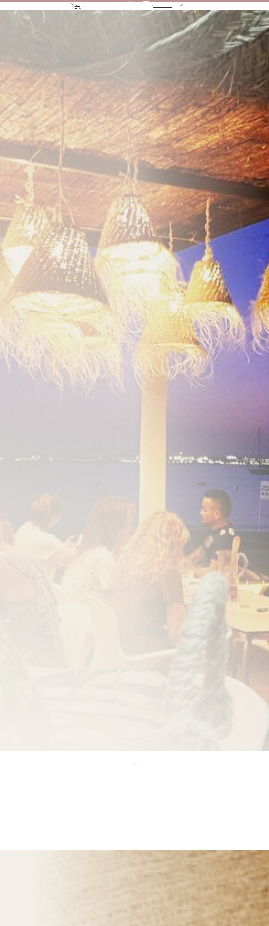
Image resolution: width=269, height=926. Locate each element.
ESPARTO (15, 787)
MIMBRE (15, 798)
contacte (146, 1)
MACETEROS (15, 796)
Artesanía (103, 6)
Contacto (125, 6)
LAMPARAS (15, 791)
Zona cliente (132, 6)
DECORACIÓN (16, 785)
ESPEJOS (15, 789)
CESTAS (14, 783)
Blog (120, 6)
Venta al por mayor (112, 6)
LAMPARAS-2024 (18, 792)
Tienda (97, 6)
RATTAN (15, 803)
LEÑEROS (15, 794)
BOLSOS (15, 781)
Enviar (158, 898)
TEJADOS (15, 805)
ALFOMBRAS (15, 778)
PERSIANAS (15, 801)
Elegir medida (85, 827)
